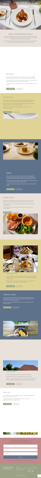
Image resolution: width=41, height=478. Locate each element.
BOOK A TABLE (19, 88)
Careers (34, 468)
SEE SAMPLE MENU (10, 88)
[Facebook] (30, 470)
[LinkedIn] (32, 470)
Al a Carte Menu (10, 189)
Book (36, 3)
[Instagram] (28, 470)
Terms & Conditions (34, 467)
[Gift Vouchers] (32, 3)
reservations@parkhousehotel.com (21, 468)
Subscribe (20, 457)
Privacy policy (30, 468)
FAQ (37, 468)
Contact (29, 467)
